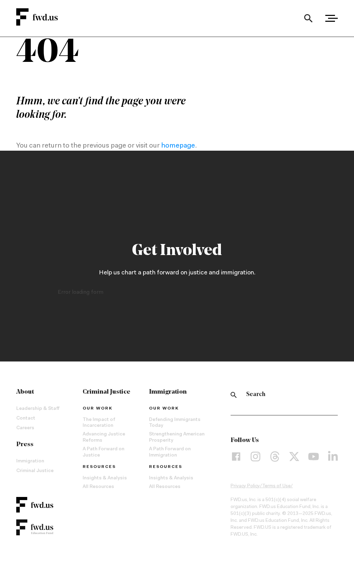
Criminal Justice (35, 471)
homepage (178, 145)
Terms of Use (276, 486)
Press (25, 445)
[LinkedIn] (332, 456)
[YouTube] (313, 456)
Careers (25, 428)
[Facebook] (236, 456)
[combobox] (308, 18)
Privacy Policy (245, 486)
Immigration (30, 461)
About (25, 392)
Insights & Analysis (105, 478)
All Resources (98, 487)
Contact (25, 418)
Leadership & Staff (37, 408)
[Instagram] (255, 456)
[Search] (308, 18)
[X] (294, 456)
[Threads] (274, 456)
